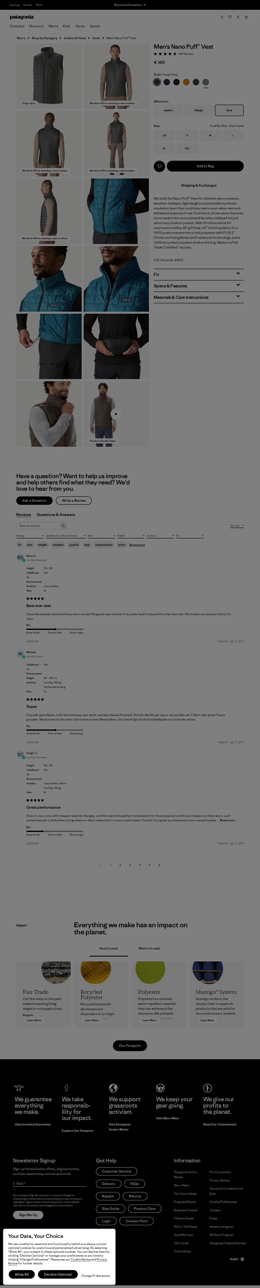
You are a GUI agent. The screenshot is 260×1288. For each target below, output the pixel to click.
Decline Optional (58, 1274)
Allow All (22, 1274)
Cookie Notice (81, 1259)
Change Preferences (95, 1276)
